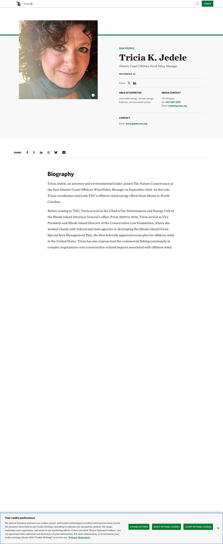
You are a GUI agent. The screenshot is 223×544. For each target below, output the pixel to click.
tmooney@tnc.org (178, 105)
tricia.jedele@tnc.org (136, 123)
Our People (127, 48)
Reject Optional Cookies (166, 527)
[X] (34, 153)
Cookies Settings (139, 527)
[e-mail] (64, 153)
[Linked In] (41, 153)
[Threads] (48, 153)
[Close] (218, 528)
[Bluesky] (55, 153)
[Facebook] (27, 153)
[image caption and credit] (93, 94)
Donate (207, 4)
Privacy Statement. (80, 537)
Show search (197, 3)
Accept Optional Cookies (198, 527)
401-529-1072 (173, 102)
